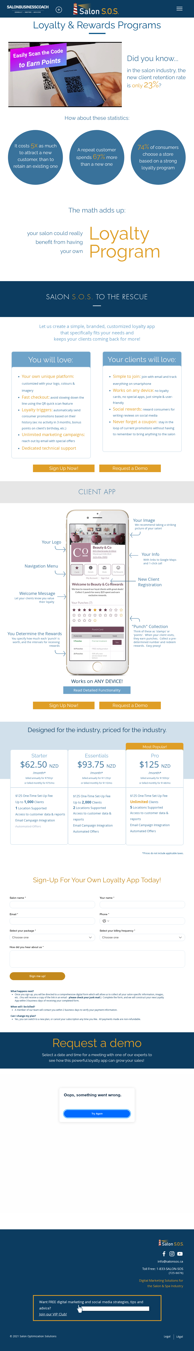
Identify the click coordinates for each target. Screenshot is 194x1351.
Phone (104, 914)
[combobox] (52, 937)
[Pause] (13, 102)
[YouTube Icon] (180, 1253)
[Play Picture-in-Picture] (110, 102)
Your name (107, 897)
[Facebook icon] (164, 1253)
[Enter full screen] (116, 102)
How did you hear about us (27, 947)
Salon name (18, 897)
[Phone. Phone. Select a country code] (106, 921)
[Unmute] (19, 102)
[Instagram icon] (172, 1253)
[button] (179, 8)
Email (14, 914)
